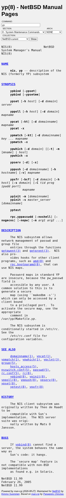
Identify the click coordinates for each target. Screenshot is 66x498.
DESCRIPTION (11, 230)
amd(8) (38, 261)
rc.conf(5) (10, 373)
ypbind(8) (18, 376)
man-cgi (35, 494)
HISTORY (7, 397)
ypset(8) (8, 383)
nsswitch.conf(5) (15, 370)
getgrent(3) (39, 250)
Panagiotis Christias (53, 494)
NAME (4, 64)
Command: (8, 21)
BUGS (4, 438)
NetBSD (56, 491)
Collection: (9, 35)
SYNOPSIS (8, 84)
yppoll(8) (9, 380)
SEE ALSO (8, 349)
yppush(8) (29, 380)
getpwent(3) (11, 250)
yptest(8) (18, 387)
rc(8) (27, 373)
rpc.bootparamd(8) (25, 264)
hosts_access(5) (23, 366)
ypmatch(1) (10, 359)
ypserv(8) (48, 380)
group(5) (8, 363)
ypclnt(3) (51, 359)
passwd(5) (41, 370)
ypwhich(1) (31, 359)
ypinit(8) (37, 376)
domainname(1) (21, 356)
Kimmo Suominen (10, 494)
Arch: (51, 28)
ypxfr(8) (37, 387)
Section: (8, 28)
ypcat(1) (44, 356)
